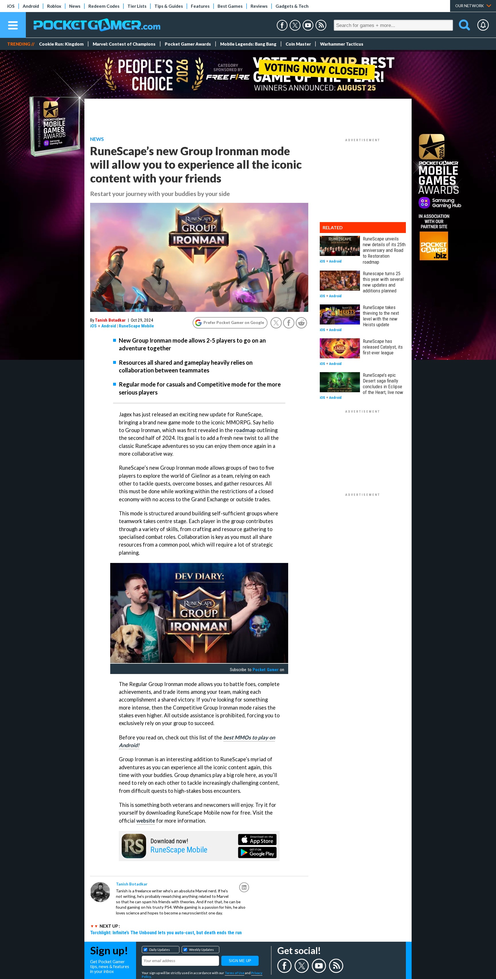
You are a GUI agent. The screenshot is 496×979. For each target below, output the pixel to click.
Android (31, 6)
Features (200, 6)
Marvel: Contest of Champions (124, 43)
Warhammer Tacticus (341, 43)
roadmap (244, 430)
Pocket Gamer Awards (188, 43)
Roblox (54, 6)
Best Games (230, 6)
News (74, 6)
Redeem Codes (103, 6)
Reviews (259, 6)
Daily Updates (159, 949)
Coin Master (298, 43)
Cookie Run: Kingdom (61, 43)
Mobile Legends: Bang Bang (248, 43)
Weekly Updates (201, 949)
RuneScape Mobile (136, 326)
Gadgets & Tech (292, 6)
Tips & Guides (168, 6)
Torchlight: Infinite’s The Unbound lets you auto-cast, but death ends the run (166, 932)
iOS (11, 6)
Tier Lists (136, 6)
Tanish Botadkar (110, 320)
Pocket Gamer (265, 669)
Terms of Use (234, 973)
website (145, 820)
